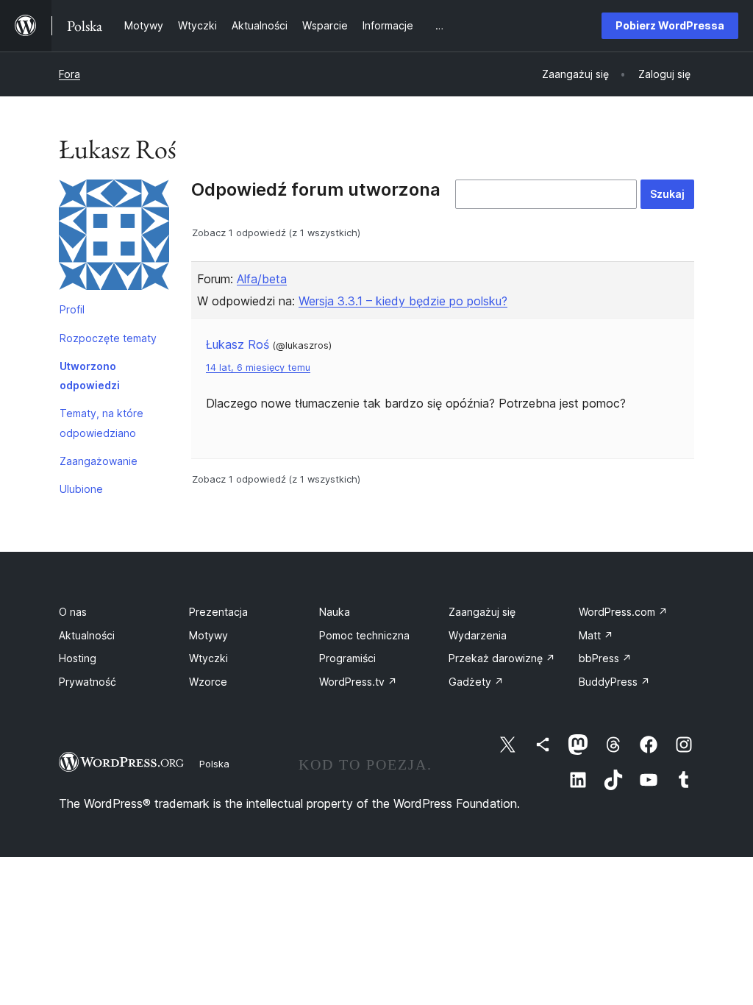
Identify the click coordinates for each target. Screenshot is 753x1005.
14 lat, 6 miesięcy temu (258, 367)
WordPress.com (623, 612)
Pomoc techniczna (364, 635)
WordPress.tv (358, 681)
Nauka (334, 612)
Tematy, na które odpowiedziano (101, 422)
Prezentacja (218, 612)
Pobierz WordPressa (669, 25)
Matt (596, 635)
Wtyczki (208, 658)
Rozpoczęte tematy (108, 338)
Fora (69, 74)
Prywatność (87, 681)
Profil (72, 309)
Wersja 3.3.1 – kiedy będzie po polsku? (403, 301)
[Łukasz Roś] (114, 238)
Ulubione (81, 489)
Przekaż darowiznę (502, 658)
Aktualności (87, 635)
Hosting (77, 658)
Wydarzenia (478, 635)
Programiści (347, 658)
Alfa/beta (262, 278)
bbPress (605, 658)
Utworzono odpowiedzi (90, 375)
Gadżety (476, 681)
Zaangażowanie (99, 461)
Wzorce (208, 681)
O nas (73, 612)
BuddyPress (614, 681)
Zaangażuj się (482, 612)
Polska (214, 764)
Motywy (208, 635)
